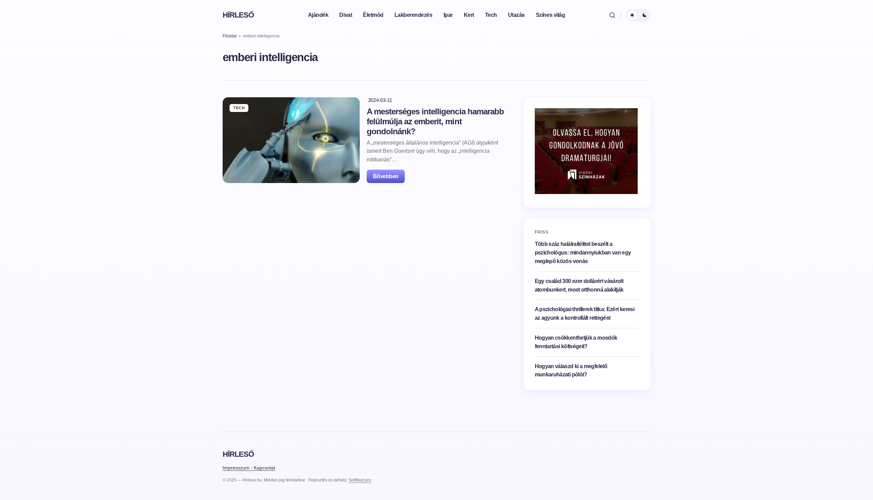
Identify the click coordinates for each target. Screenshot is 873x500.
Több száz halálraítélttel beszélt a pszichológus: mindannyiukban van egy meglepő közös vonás (583, 252)
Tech (239, 108)
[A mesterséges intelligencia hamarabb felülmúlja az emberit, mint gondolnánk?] (291, 140)
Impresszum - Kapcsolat (249, 467)
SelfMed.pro (360, 480)
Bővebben (386, 176)
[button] (612, 15)
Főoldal (230, 36)
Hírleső (238, 15)
